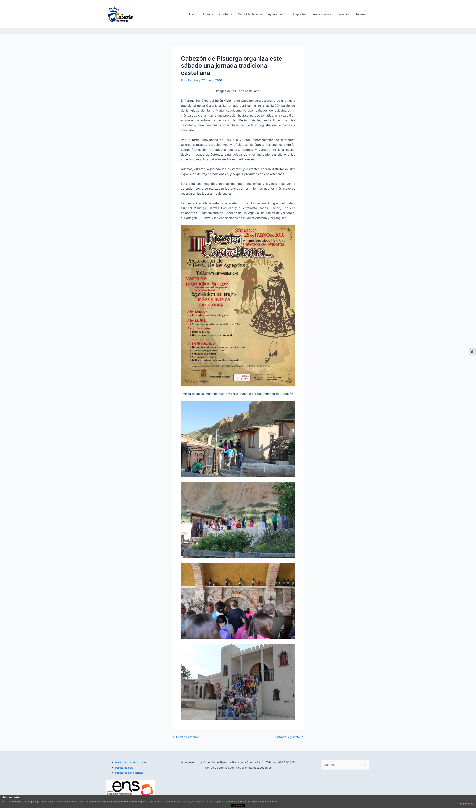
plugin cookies (466, 803)
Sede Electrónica (250, 14)
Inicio (193, 14)
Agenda (207, 14)
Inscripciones (321, 14)
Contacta (225, 14)
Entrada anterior (185, 737)
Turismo (361, 14)
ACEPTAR (238, 805)
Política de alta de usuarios (131, 762)
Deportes (299, 14)
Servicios (343, 14)
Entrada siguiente (289, 737)
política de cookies (226, 801)
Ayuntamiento (277, 14)
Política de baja (124, 767)
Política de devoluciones (129, 772)
